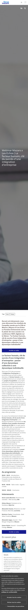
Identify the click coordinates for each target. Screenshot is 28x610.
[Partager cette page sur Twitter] (25, 8)
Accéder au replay (14, 350)
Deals (7, 314)
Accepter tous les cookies (14, 597)
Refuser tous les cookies (14, 602)
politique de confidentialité (9, 592)
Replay (12, 314)
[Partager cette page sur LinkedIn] (21, 8)
